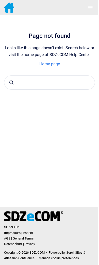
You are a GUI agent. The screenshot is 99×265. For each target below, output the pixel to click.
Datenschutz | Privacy (19, 244)
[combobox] (49, 82)
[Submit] (11, 82)
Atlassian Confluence (19, 258)
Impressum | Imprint (18, 233)
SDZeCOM (11, 227)
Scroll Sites (74, 252)
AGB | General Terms (19, 238)
